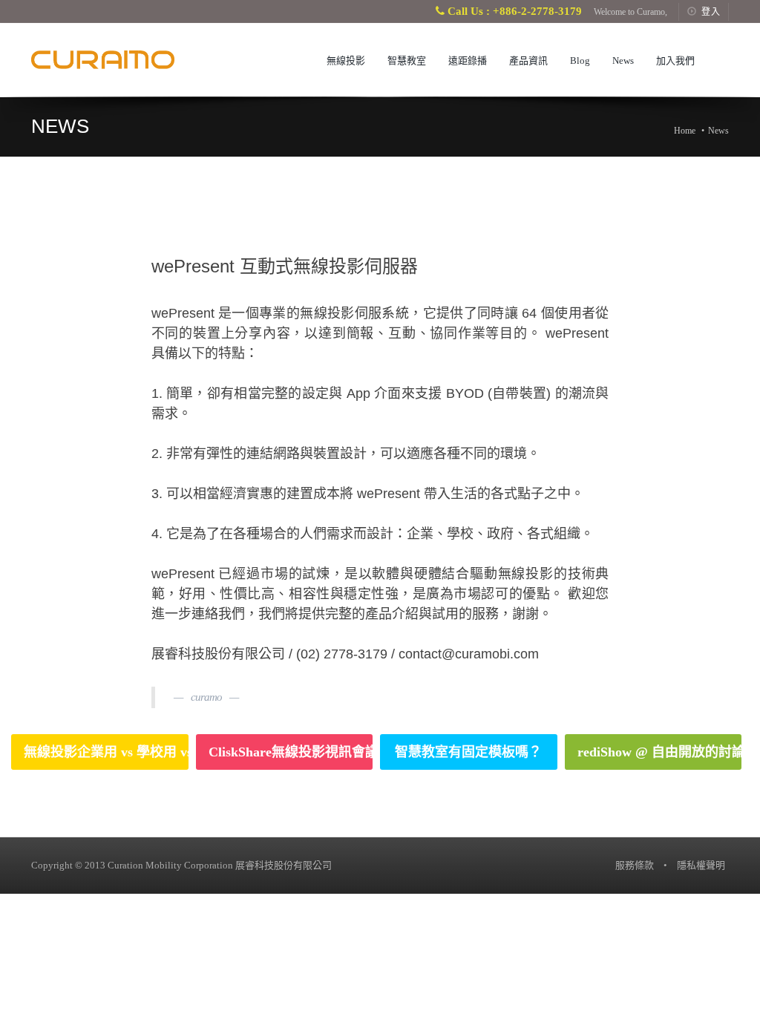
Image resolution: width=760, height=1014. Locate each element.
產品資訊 (528, 60)
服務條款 (634, 865)
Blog (580, 60)
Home (684, 130)
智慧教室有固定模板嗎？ (468, 752)
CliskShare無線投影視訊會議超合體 (291, 752)
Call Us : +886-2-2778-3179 (513, 11)
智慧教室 (406, 60)
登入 (711, 12)
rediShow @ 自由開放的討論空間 (659, 752)
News (623, 60)
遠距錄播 (467, 60)
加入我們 (675, 60)
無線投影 (346, 60)
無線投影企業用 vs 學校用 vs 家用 (106, 752)
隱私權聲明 (701, 865)
